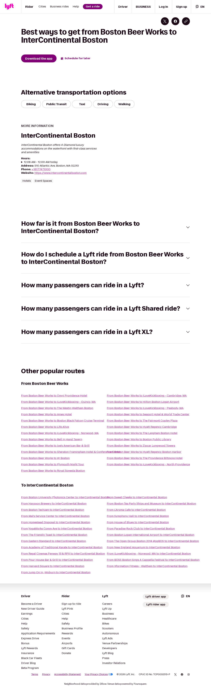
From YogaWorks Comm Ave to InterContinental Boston (56, 528)
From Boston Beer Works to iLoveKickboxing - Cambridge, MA (147, 395)
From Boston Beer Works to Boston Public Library (139, 439)
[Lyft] (9, 6)
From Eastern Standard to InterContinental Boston (53, 541)
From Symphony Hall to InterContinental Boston (138, 516)
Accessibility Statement (67, 674)
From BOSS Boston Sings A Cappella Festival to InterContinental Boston (153, 560)
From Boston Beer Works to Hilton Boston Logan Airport (143, 402)
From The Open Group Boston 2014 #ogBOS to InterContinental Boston (153, 541)
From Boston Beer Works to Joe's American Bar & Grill (55, 446)
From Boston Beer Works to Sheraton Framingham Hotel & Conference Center (71, 452)
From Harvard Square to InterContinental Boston (52, 566)
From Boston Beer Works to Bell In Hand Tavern (51, 439)
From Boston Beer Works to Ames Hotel (46, 414)
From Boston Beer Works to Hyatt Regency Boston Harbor (144, 452)
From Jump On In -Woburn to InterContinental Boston (55, 572)
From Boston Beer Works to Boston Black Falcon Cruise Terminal (62, 421)
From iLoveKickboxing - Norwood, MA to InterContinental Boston (149, 553)
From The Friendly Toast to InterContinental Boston (54, 535)
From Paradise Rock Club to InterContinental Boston (141, 528)
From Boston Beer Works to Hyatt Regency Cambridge (142, 427)
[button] (105, 227)
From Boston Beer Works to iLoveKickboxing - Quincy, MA (58, 402)
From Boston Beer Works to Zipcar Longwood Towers (141, 446)
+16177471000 (41, 169)
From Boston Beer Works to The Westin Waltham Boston (57, 408)
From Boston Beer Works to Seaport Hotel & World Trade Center (148, 414)
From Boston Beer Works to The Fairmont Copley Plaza (142, 421)
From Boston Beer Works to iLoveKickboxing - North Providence (148, 464)
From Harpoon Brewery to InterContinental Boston (53, 503)
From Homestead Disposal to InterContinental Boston (55, 522)
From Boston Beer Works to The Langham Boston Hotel (142, 433)
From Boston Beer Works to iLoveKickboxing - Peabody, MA (145, 408)
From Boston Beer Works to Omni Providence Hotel (54, 395)
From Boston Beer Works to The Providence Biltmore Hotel (144, 458)
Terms (34, 674)
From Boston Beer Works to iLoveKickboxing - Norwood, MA (60, 433)
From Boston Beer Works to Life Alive (45, 427)
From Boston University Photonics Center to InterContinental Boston (65, 497)
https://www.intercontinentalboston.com (60, 173)
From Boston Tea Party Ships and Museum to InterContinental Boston (151, 503)
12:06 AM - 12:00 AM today (41, 162)
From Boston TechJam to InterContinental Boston (52, 510)
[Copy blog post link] (186, 21)
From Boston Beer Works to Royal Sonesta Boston (53, 471)
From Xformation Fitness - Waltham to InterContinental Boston (147, 566)
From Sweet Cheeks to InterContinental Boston (137, 497)
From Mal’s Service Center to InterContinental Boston (55, 516)
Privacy (46, 674)
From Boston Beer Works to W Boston (45, 458)
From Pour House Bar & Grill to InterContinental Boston (57, 560)
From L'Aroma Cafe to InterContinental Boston (136, 510)
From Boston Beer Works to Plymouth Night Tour (52, 464)
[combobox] (199, 7)
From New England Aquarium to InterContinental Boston (143, 547)
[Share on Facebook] (175, 21)
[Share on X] (165, 21)
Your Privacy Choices (96, 674)
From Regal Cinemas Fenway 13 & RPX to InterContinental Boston (63, 553)
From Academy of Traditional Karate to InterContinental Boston (61, 547)
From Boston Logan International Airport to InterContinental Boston (150, 535)
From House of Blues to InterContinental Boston (138, 522)
